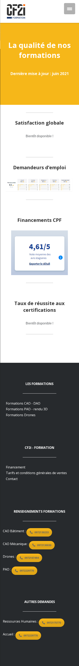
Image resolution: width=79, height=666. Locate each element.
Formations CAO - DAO (23, 403)
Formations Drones (20, 415)
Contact (12, 479)
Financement (15, 467)
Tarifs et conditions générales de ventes (36, 473)
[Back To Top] (67, 654)
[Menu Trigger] (69, 8)
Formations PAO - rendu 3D (27, 409)
